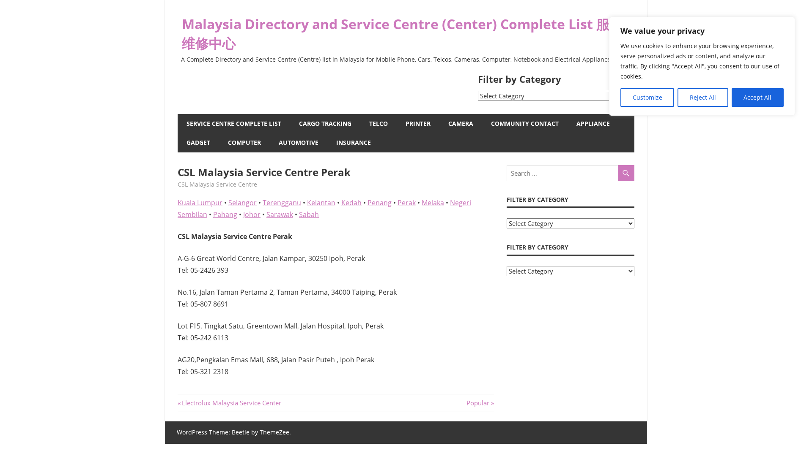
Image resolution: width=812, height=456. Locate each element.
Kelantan (321, 202)
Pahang (225, 214)
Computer (244, 142)
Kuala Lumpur (200, 202)
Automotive (298, 142)
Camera (460, 123)
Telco (378, 123)
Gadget (198, 142)
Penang (380, 202)
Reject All (703, 97)
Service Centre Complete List (234, 123)
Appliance (593, 123)
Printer (418, 123)
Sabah (309, 214)
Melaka (433, 202)
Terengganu (282, 202)
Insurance (353, 142)
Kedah (351, 202)
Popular (477, 403)
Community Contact (525, 123)
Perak (407, 202)
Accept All (757, 97)
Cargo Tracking (325, 123)
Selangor (242, 202)
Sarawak (279, 214)
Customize (647, 97)
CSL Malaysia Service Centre (217, 184)
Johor (252, 214)
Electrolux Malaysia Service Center (231, 403)
